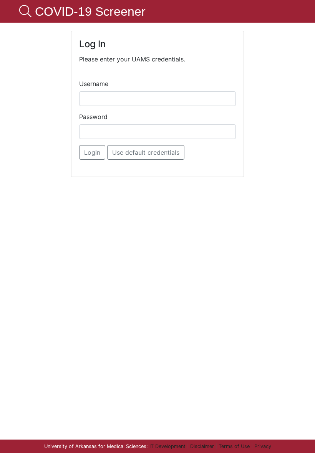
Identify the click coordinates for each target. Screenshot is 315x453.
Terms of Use (234, 446)
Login (92, 152)
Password (93, 117)
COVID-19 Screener (89, 11)
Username (93, 84)
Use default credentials (145, 152)
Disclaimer (202, 446)
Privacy (262, 446)
